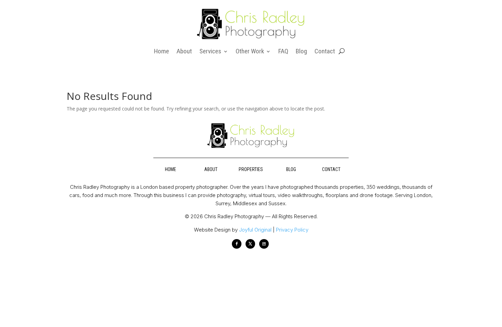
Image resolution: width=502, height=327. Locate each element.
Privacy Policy (292, 229)
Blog (301, 52)
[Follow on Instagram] (264, 244)
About (184, 52)
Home (161, 52)
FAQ (283, 52)
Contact (325, 52)
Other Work (250, 52)
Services (210, 52)
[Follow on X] (250, 244)
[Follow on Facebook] (236, 244)
